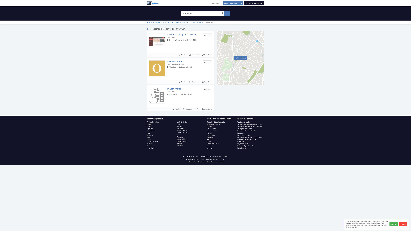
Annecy (149, 126)
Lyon (178, 124)
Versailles (180, 145)
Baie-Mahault (151, 131)
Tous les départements (216, 122)
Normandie (241, 141)
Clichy (149, 139)
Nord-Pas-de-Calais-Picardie (246, 139)
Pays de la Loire (242, 144)
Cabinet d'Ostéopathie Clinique (181, 34)
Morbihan (210, 137)
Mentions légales (213, 159)
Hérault (209, 133)
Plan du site (207, 156)
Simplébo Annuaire (217, 162)
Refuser (403, 224)
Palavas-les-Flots (182, 133)
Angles (149, 124)
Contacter (195, 55)
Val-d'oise (210, 146)
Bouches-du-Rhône (213, 124)
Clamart (149, 137)
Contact (225, 156)
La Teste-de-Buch (182, 122)
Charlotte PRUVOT (176, 61)
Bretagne (240, 133)
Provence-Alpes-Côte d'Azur (246, 146)
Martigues (180, 128)
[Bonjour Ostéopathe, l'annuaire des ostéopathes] (154, 3)
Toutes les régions (244, 122)
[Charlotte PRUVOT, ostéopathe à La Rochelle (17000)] (157, 68)
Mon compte (216, 3)
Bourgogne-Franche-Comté (246, 131)
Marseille (180, 126)
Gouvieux (150, 144)
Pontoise (180, 137)
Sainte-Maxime (182, 141)
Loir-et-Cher (211, 135)
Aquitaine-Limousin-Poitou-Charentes (249, 126)
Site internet (208, 55)
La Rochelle (150, 148)
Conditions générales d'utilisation (196, 159)
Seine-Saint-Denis (213, 144)
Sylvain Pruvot (174, 88)
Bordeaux (150, 135)
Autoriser (394, 224)
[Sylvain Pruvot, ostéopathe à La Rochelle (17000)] (157, 96)
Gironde (209, 126)
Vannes (179, 143)
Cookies (223, 159)
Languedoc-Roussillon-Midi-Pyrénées (249, 137)
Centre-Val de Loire (243, 135)
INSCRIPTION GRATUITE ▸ (233, 3)
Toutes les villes (153, 122)
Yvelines (209, 148)
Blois (148, 133)
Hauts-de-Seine (212, 131)
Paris (209, 139)
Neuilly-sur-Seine (182, 130)
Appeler (183, 55)
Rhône (209, 141)
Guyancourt (151, 146)
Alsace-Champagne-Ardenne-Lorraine (249, 124)
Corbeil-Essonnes (152, 141)
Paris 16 (179, 135)
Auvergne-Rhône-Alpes (244, 129)
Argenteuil (150, 129)
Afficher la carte (241, 58)
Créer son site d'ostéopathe (254, 3)
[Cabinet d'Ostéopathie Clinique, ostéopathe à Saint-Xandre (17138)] (157, 41)
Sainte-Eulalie (181, 139)
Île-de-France (241, 148)
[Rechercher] (227, 13)
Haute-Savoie (211, 129)
